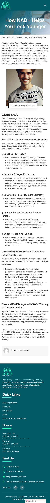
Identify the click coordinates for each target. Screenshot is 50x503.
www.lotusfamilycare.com (27, 334)
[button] (45, 5)
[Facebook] (15, 487)
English (32, 501)
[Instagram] (22, 487)
